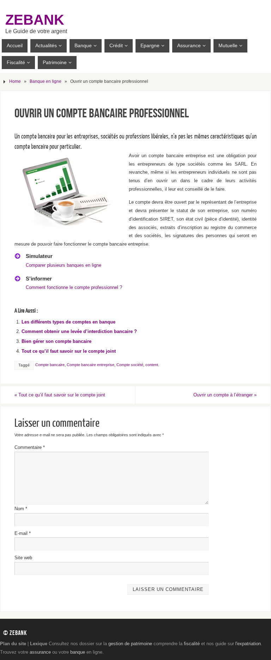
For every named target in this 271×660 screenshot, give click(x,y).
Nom (20, 508)
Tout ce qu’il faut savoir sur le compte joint (69, 351)
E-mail (22, 533)
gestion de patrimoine (130, 643)
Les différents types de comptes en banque (68, 322)
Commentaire (29, 447)
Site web (23, 557)
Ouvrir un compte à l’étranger (225, 394)
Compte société (129, 365)
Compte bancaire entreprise (90, 365)
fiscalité (192, 643)
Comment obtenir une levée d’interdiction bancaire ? (79, 331)
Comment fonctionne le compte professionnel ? (74, 287)
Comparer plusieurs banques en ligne (63, 265)
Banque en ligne (45, 81)
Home (15, 81)
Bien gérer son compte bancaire (56, 341)
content (151, 365)
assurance (40, 652)
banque (77, 652)
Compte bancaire (50, 365)
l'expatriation (248, 643)
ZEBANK (34, 19)
